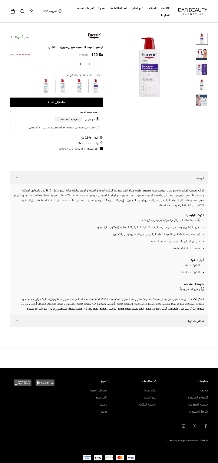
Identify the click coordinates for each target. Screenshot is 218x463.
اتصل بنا (165, 15)
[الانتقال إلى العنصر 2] (202, 54)
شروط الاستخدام (198, 411)
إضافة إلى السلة (56, 102)
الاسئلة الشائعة (118, 8)
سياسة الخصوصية (198, 404)
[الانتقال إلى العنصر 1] (202, 39)
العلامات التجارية (98, 390)
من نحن (204, 390)
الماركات (152, 8)
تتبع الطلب (137, 8)
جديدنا (103, 411)
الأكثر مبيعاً (101, 397)
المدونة (102, 8)
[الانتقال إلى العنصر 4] (202, 85)
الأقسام (165, 8)
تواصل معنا (150, 390)
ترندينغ (103, 404)
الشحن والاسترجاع (198, 397)
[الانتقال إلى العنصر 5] (202, 100)
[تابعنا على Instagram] (183, 426)
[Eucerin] (94, 36)
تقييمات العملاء (85, 8)
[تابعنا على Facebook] (206, 426)
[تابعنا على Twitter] (194, 426)
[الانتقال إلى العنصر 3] (202, 69)
